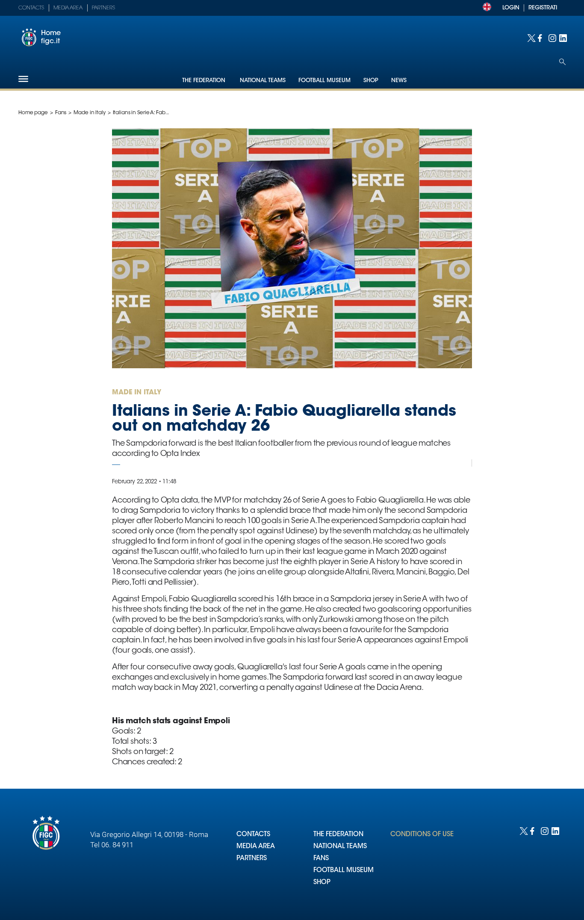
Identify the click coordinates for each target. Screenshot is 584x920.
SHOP (321, 882)
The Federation (204, 80)
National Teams (263, 80)
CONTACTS (253, 834)
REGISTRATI (542, 8)
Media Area (68, 8)
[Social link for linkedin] (562, 37)
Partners (103, 8)
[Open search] (562, 62)
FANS (321, 858)
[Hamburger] (23, 79)
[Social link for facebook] (541, 37)
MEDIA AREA (255, 846)
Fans (61, 112)
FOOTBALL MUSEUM (343, 870)
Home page (33, 112)
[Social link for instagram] (552, 37)
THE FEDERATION (338, 834)
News (399, 80)
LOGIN (510, 8)
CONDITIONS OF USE (422, 834)
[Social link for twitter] (530, 37)
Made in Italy (89, 112)
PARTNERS (251, 858)
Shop (370, 80)
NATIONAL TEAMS (340, 846)
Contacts (31, 8)
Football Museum (324, 80)
